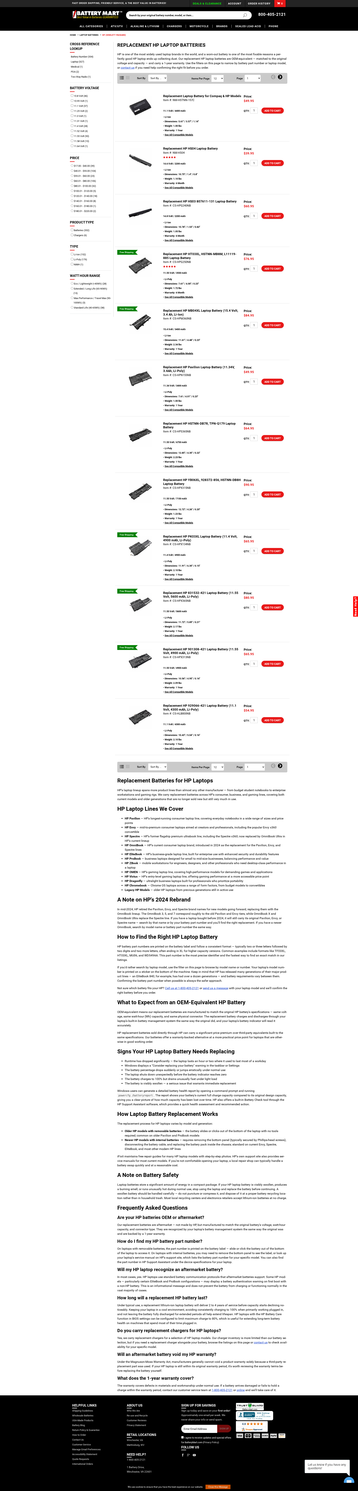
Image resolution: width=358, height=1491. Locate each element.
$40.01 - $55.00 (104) (84, 171)
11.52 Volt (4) (80, 131)
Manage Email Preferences (86, 1449)
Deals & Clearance (207, 3)
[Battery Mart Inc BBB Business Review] (254, 1415)
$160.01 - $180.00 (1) (84, 206)
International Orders (82, 1464)
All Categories (91, 26)
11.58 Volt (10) (81, 141)
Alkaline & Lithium (145, 26)
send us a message (215, 988)
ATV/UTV (117, 26)
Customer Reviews (137, 1420)
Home (73, 35)
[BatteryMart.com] (97, 14)
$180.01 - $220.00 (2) (84, 211)
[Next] (280, 77)
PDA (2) (76, 71)
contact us (127, 67)
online (241, 1390)
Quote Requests (80, 1459)
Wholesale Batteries (82, 1415)
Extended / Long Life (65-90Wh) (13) (90, 291)
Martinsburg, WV (135, 1445)
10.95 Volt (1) (80, 101)
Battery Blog (78, 1425)
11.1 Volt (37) (80, 106)
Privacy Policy (211, 1442)
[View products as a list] (122, 767)
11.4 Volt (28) (80, 126)
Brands (222, 26)
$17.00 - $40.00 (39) (84, 165)
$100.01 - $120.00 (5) (84, 191)
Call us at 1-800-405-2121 (182, 988)
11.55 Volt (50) (81, 136)
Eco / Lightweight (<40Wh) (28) (90, 283)
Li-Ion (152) (79, 254)
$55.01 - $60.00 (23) (84, 176)
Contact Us (78, 1439)
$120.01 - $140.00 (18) (85, 196)
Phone (273, 26)
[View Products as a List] (122, 78)
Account (234, 3)
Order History (259, 3)
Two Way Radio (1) (82, 76)
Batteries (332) (81, 230)
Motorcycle (199, 26)
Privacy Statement (136, 1425)
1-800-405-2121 (222, 1390)
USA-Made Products (82, 1420)
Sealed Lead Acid (248, 26)
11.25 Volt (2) (80, 111)
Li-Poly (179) (80, 259)
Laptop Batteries (89, 35)
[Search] (242, 15)
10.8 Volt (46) (80, 96)
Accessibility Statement (84, 1454)
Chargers (174, 26)
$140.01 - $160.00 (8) (84, 201)
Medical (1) (78, 66)
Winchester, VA (135, 1440)
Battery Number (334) (83, 56)
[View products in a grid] (127, 78)
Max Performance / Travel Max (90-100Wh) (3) (92, 300)
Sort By (141, 78)
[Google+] (188, 1455)
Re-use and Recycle (137, 1415)
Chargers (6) (80, 235)
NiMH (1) (78, 264)
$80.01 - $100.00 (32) (84, 186)
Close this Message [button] (218, 1487)
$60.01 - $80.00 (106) (84, 181)
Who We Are (133, 1410)
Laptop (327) (78, 61)
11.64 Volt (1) (80, 146)
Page (240, 78)
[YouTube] (194, 1455)
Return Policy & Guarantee (86, 1430)
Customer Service (81, 1444)
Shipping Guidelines (82, 1410)
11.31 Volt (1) (80, 121)
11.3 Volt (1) (80, 116)
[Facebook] (182, 1455)
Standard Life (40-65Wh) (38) (89, 307)
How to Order (79, 1435)
